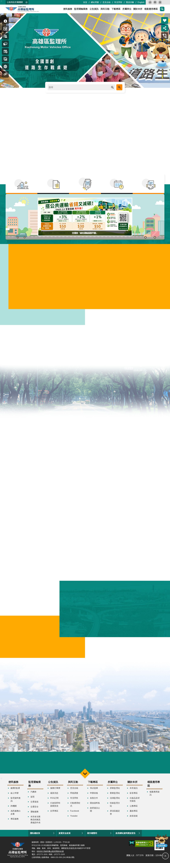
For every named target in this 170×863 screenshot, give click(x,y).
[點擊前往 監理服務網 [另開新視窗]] (145, 764)
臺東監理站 (115, 793)
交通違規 (34, 802)
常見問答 (118, 2)
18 (29, 544)
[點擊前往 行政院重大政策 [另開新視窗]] (85, 764)
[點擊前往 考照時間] (117, 184)
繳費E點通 (15, 788)
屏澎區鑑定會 (115, 812)
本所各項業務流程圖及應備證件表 (35, 820)
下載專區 (116, 9)
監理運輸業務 (81, 9)
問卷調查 (74, 793)
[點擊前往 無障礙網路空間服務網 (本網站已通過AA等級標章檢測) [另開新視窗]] (144, 843)
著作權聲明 (92, 833)
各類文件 (94, 798)
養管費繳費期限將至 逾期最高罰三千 (34, 143)
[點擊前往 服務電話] (164, 35)
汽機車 (33, 792)
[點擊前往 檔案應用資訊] (53, 184)
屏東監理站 (115, 788)
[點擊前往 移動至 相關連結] (5, 74)
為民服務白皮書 (16, 812)
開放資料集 (95, 803)
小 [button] (150, 2)
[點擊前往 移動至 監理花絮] (5, 59)
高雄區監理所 (28, 9)
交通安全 (34, 807)
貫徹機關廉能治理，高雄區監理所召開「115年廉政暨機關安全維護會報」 (46, 417)
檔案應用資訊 (155, 793)
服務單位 (134, 494)
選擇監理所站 (21, 313)
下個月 (65, 502)
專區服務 (15, 819)
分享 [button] (164, 28)
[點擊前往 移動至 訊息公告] (5, 43)
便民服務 (67, 9)
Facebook (74, 811)
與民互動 (105, 9)
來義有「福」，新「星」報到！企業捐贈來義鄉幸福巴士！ (40, 438)
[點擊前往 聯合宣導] (148, 184)
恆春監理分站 (115, 804)
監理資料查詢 (16, 799)
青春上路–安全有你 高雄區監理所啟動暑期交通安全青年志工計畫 (48, 156)
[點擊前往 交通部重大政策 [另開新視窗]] (115, 764)
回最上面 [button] (165, 856)
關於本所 (137, 9)
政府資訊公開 (95, 809)
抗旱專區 (54, 811)
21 (55, 544)
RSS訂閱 (54, 798)
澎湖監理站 (115, 798)
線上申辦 (15, 793)
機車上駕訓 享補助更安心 (28, 137)
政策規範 (134, 816)
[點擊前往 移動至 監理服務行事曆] (5, 51)
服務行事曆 (55, 788)
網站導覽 (95, 2)
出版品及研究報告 (135, 799)
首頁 (85, 2)
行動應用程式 (75, 804)
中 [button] (155, 2)
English (141, 2)
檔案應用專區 (151, 9)
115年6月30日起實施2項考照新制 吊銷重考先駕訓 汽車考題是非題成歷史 (52, 163)
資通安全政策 (65, 833)
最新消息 (54, 793)
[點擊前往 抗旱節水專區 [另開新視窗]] (24, 764)
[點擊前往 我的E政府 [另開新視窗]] (131, 843)
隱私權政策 (35, 833)
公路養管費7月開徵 (25, 169)
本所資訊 (134, 788)
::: (1, 1)
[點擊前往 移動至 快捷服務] (5, 28)
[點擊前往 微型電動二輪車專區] (21, 184)
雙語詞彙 (130, 2)
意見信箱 (107, 2)
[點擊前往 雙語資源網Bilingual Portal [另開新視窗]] (55, 764)
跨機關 (14, 806)
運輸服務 (34, 812)
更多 (154, 454)
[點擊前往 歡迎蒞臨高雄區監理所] (85, 50)
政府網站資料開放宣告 (126, 833)
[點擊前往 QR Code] (85, 184)
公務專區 (134, 806)
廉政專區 (134, 811)
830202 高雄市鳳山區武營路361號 (50, 851)
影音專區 (134, 793)
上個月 (10, 502)
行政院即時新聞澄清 (55, 804)
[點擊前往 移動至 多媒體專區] (5, 66)
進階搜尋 (119, 87)
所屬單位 (126, 9)
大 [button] (160, 2)
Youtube (74, 816)
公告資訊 (94, 9)
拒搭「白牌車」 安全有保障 (29, 150)
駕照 (32, 797)
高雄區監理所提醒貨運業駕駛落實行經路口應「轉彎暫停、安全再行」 (45, 407)
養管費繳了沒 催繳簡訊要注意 (30, 124)
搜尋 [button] (112, 87)
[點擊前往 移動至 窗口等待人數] (5, 36)
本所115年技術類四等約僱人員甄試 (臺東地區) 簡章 (36, 448)
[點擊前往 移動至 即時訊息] (5, 21)
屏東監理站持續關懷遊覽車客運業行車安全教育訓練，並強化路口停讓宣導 (127, 441)
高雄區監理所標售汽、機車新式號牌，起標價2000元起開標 (45, 130)
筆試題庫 (94, 788)
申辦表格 (94, 793)
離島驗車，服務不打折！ (28, 117)
